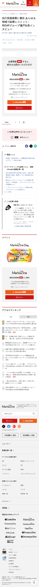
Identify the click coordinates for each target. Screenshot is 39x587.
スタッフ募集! (12, 555)
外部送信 (11, 572)
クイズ (23, 489)
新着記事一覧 (7, 450)
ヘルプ (10, 549)
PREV (7, 122)
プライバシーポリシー (15, 569)
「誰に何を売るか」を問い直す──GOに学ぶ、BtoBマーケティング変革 (20, 382)
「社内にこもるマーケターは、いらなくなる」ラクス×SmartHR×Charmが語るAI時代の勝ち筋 (20, 322)
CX (22, 465)
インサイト (5, 474)
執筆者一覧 (24, 494)
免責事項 (11, 561)
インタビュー (6, 485)
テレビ (4, 465)
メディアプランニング (28, 474)
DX (3, 461)
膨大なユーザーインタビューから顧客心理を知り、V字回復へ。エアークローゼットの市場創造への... (20, 182)
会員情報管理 (12, 558)
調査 (22, 485)
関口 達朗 (27, 33)
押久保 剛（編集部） (8, 33)
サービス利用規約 (14, 566)
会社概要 (11, 563)
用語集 (4, 508)
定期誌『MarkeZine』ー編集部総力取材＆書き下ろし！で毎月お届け (20, 159)
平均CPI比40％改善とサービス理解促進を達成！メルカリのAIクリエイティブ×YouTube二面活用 (21, 357)
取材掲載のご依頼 (29, 435)
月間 (28, 317)
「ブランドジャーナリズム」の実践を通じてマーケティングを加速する (19, 188)
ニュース (5, 443)
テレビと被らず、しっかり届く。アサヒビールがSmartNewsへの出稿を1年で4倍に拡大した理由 (21, 366)
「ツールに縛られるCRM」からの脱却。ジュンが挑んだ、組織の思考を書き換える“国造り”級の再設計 (20, 374)
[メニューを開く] (3, 3)
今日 (11, 317)
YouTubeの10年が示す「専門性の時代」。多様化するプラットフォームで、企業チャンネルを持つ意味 (20, 330)
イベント (5, 501)
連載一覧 (5, 494)
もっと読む (8, 192)
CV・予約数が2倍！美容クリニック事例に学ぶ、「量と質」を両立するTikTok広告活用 (19, 337)
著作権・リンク (13, 552)
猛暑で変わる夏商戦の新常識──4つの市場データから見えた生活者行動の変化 (20, 350)
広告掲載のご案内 (10, 435)
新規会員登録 (20, 102)
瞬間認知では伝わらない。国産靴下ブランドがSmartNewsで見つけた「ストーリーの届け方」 (20, 344)
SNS (22, 469)
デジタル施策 (6, 469)
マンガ (4, 489)
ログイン (20, 108)
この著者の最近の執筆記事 (22, 226)
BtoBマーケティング (27, 461)
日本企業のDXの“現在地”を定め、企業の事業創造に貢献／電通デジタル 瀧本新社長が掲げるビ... (20, 175)
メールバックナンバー (20, 97)
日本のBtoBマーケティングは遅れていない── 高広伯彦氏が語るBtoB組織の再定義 (20, 388)
